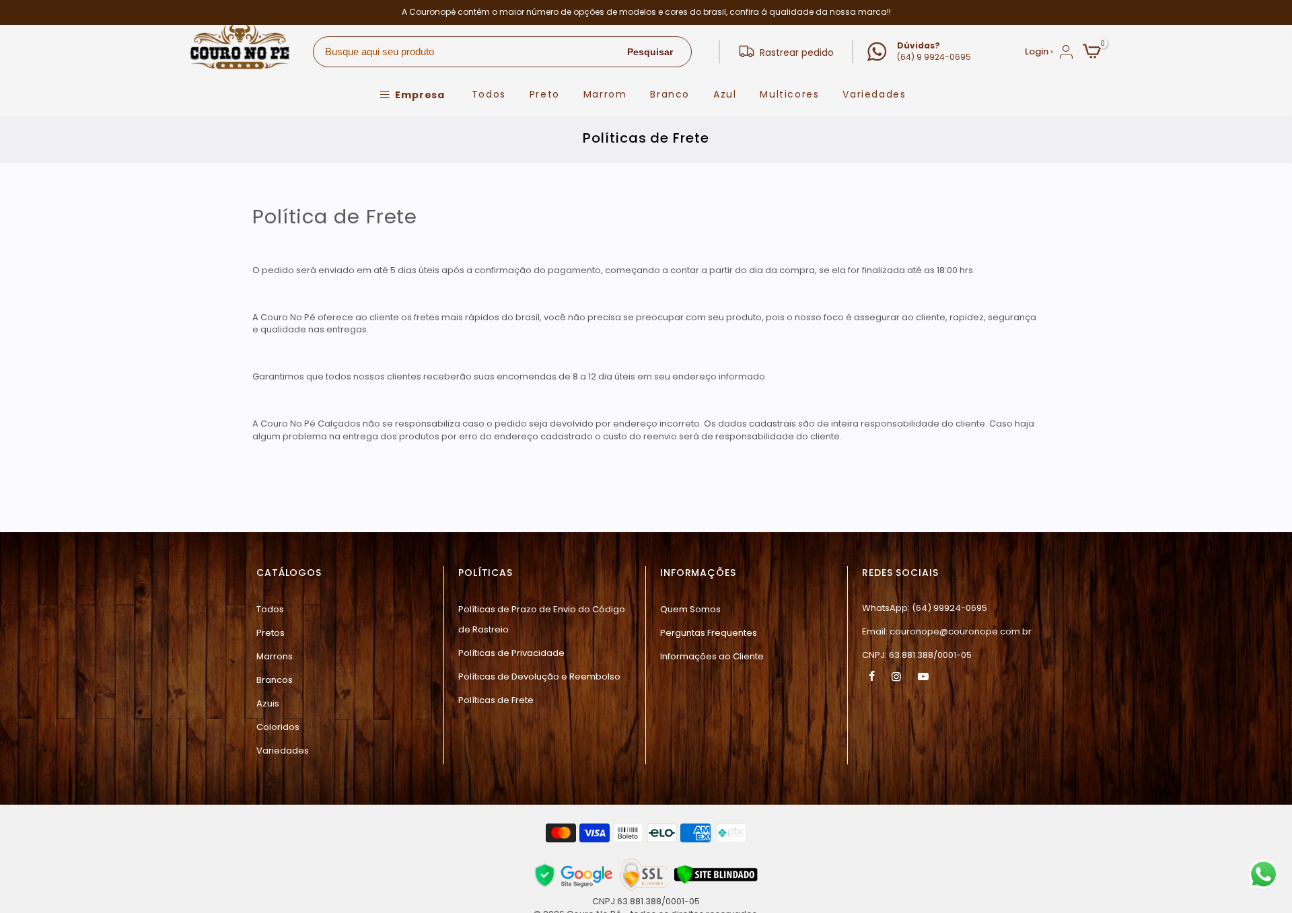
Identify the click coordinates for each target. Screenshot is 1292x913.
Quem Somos (690, 609)
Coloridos (277, 727)
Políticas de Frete (496, 700)
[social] (873, 676)
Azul (724, 94)
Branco (670, 94)
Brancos (274, 679)
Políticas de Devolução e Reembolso (539, 676)
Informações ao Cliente (712, 656)
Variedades (874, 94)
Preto (545, 94)
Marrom (605, 94)
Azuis (267, 703)
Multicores (789, 94)
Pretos (270, 632)
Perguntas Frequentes (708, 632)
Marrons (274, 656)
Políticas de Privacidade (511, 653)
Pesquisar (650, 51)
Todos (489, 94)
